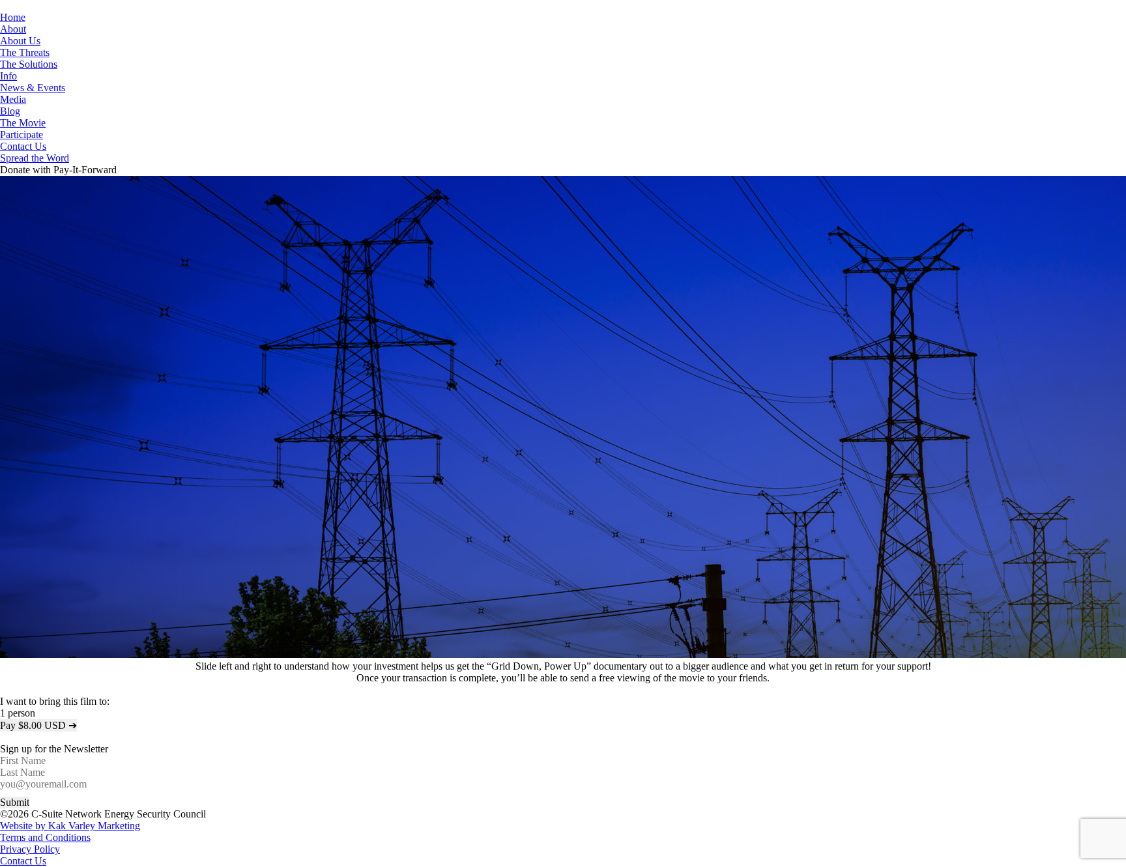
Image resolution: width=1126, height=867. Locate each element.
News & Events (32, 87)
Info (8, 75)
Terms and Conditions (45, 837)
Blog (10, 111)
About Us (20, 40)
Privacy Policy (30, 849)
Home (12, 17)
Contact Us (23, 146)
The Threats (25, 52)
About (13, 29)
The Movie (23, 122)
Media (13, 99)
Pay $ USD (38, 725)
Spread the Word (34, 157)
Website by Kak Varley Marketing (70, 825)
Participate (21, 134)
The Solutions (28, 64)
